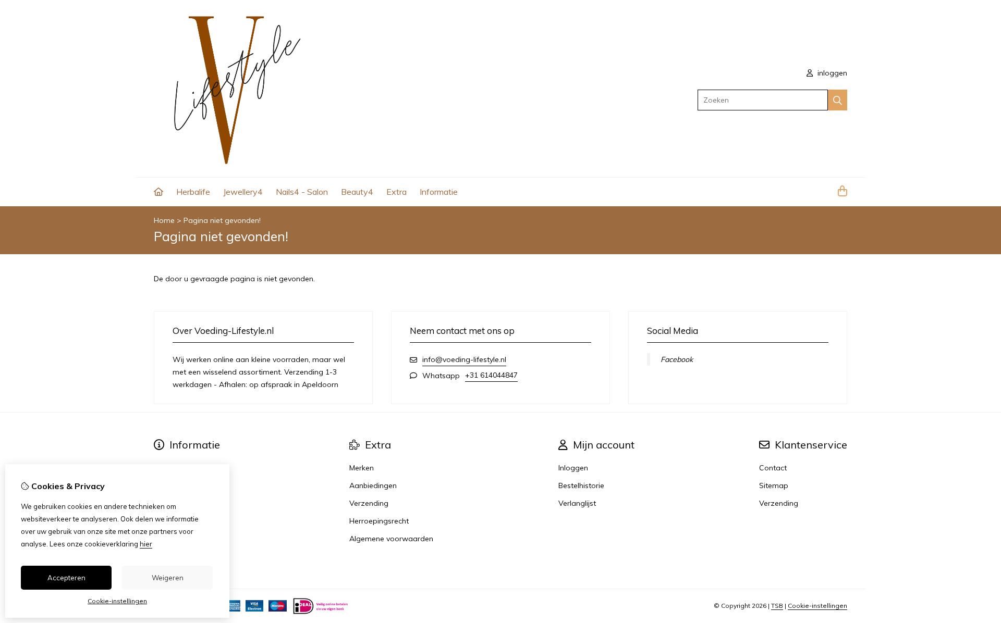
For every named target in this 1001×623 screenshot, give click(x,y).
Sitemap (773, 485)
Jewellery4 (243, 191)
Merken (361, 467)
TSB (777, 605)
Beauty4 (357, 191)
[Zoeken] (837, 100)
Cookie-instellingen (817, 605)
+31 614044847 (491, 375)
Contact (773, 467)
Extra (396, 191)
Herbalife (193, 191)
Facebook (677, 359)
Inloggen (573, 467)
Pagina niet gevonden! (222, 220)
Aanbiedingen (373, 485)
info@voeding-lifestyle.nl (464, 359)
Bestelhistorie (581, 485)
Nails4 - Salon (302, 191)
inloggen (831, 73)
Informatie (439, 191)
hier (146, 544)
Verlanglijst (577, 503)
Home (164, 220)
